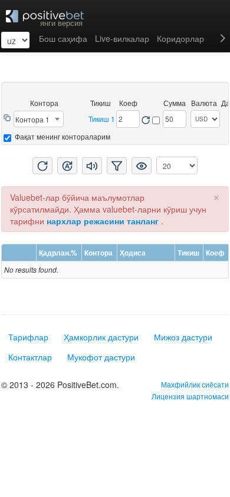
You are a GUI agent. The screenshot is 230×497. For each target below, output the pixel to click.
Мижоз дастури (183, 337)
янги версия (61, 22)
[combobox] (39, 119)
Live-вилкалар (122, 38)
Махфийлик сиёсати (195, 384)
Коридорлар (180, 38)
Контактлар (30, 357)
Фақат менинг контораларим (61, 136)
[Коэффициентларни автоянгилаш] (157, 118)
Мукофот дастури (101, 357)
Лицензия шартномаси (190, 396)
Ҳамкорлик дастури (101, 337)
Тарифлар (28, 337)
